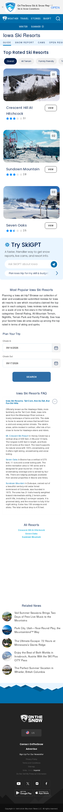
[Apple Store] (42, 792)
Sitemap (31, 766)
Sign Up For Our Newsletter (31, 754)
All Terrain (26, 61)
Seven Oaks (11, 459)
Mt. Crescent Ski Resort (17, 435)
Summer (36, 26)
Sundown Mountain (15, 483)
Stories (35, 18)
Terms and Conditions (31, 763)
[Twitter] (28, 783)
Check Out (8, 356)
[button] (58, 18)
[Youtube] (18, 783)
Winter (23, 26)
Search (32, 376)
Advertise (31, 748)
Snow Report (24, 42)
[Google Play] (24, 792)
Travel (24, 18)
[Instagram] (37, 783)
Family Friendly (46, 61)
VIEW (51, 108)
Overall (10, 61)
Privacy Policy (31, 759)
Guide (7, 42)
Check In (7, 340)
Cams (41, 42)
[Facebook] (46, 783)
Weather (12, 18)
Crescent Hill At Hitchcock (31, 530)
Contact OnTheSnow (31, 744)
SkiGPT (47, 18)
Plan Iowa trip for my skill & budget (28, 273)
